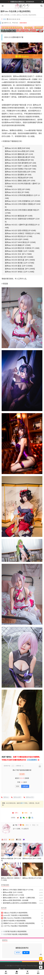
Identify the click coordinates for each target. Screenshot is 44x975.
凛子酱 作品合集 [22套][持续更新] (16, 931)
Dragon (35, 965)
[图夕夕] (22, 7)
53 (37, 825)
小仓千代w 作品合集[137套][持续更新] (15, 926)
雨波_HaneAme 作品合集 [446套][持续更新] (17, 918)
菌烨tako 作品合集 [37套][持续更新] (26, 15)
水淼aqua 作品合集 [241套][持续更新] (15, 912)
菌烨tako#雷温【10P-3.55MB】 (12, 892)
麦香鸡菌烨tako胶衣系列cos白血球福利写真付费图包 (19, 903)
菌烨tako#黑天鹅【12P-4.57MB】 (13, 895)
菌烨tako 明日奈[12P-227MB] (32, 878)
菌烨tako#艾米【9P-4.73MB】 (32, 858)
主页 (12, 839)
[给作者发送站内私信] (23, 839)
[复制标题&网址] (32, 818)
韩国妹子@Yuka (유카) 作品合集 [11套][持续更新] (18, 923)
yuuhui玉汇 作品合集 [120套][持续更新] (15, 915)
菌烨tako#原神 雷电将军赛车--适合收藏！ (15, 900)
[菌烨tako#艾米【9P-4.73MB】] (33, 849)
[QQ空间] (26, 817)
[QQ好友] (21, 818)
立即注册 (25, 786)
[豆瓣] (29, 817)
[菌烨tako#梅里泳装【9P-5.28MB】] (11, 849)
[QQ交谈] (40, 967)
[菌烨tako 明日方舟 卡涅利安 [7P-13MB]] (11, 869)
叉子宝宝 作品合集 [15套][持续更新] (16, 934)
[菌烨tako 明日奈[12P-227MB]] (33, 869)
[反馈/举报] (31, 813)
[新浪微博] (18, 818)
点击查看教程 (32, 760)
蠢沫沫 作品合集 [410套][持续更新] (14, 920)
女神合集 (6, 15)
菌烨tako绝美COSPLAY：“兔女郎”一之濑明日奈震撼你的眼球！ (19, 897)
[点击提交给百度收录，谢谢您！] (2, 23)
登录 (17, 786)
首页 (2, 15)
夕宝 (4, 19)
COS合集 (13, 15)
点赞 (16, 813)
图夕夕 (23, 803)
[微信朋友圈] (24, 818)
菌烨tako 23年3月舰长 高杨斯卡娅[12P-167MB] (17, 890)
